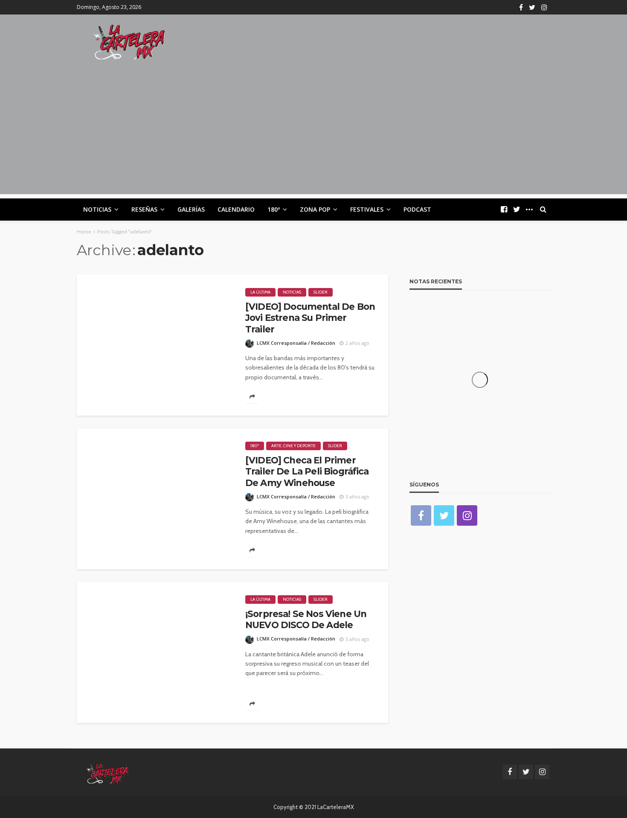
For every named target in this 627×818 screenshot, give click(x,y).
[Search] (543, 209)
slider (321, 292)
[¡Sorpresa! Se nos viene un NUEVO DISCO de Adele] (154, 652)
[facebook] (521, 7)
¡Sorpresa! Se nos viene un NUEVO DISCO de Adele (305, 619)
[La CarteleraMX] (129, 41)
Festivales (366, 209)
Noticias (97, 209)
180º (273, 209)
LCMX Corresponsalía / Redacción (296, 343)
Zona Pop (315, 209)
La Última (260, 292)
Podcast (417, 209)
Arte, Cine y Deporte (293, 445)
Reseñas (144, 209)
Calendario (236, 209)
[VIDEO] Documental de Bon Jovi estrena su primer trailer (310, 318)
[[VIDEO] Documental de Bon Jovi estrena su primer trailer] (154, 345)
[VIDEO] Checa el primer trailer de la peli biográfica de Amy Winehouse (307, 471)
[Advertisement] (313, 134)
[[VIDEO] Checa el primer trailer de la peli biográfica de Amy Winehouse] (154, 498)
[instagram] (544, 7)
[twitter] (532, 7)
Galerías (191, 209)
